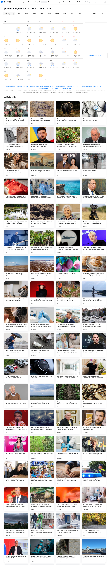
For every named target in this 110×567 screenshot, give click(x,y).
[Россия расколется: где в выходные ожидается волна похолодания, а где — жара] (94, 216)
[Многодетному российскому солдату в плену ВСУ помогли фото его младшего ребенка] (16, 113)
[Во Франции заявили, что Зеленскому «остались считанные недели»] (42, 139)
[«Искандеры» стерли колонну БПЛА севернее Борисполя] (42, 396)
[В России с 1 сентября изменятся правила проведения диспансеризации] (68, 525)
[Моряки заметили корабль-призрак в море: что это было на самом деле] (16, 268)
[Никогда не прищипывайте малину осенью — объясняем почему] (68, 139)
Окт (87, 13)
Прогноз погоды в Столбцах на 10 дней (92, 86)
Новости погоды (43, 88)
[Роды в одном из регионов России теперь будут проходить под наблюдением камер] (42, 191)
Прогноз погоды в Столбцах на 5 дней (41, 86)
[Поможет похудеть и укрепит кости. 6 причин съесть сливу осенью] (68, 268)
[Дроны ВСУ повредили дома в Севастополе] (42, 345)
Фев (26, 13)
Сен (79, 13)
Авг (72, 13)
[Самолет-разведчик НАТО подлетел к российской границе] (68, 242)
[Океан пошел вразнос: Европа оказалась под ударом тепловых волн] (68, 191)
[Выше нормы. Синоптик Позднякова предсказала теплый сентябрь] (42, 473)
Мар (34, 13)
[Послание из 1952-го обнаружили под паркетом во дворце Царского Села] (42, 113)
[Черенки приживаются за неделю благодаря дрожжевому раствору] (42, 242)
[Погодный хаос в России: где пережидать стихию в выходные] (42, 422)
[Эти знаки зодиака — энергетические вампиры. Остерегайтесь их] (16, 165)
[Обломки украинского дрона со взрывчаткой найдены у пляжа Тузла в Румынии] (94, 293)
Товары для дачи (66, 88)
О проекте (48, 566)
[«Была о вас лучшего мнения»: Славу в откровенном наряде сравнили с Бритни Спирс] (16, 448)
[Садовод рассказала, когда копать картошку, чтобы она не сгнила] (68, 396)
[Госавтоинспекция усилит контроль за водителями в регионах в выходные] (94, 473)
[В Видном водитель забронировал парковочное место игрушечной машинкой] (16, 371)
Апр (41, 13)
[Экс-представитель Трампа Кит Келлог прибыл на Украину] (68, 422)
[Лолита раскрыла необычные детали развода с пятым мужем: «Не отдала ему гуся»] (42, 293)
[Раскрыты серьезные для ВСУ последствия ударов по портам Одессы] (68, 551)
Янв (19, 13)
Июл (64, 13)
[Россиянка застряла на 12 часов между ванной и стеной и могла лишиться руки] (68, 448)
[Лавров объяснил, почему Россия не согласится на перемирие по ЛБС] (94, 191)
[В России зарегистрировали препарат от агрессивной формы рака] (42, 319)
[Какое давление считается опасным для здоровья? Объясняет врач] (94, 113)
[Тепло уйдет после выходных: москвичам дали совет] (16, 345)
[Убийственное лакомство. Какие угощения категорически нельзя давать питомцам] (16, 319)
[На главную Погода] (7, 2)
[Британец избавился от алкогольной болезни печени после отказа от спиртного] (68, 473)
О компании (7, 566)
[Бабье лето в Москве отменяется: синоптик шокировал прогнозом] (94, 165)
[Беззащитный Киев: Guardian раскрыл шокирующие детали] (16, 525)
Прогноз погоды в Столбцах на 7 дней (67, 86)
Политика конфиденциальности (60, 566)
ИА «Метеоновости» (104, 566)
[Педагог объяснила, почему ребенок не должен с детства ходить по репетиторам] (68, 345)
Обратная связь (87, 566)
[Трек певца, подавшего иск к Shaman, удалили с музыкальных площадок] (94, 242)
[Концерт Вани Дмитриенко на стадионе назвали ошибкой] (94, 448)
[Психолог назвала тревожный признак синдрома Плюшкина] (94, 396)
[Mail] (2, 2)
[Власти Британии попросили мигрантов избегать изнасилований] (42, 165)
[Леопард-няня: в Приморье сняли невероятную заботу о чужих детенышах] (42, 448)
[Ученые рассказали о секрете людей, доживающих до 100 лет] (16, 396)
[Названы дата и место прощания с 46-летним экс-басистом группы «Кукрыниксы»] (16, 242)
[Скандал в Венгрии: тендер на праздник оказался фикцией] (68, 319)
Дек (102, 13)
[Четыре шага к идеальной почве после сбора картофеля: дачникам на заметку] (42, 216)
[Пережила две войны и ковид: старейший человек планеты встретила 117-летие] (68, 216)
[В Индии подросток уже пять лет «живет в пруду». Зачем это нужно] (16, 216)
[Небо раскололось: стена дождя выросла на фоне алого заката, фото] (68, 499)
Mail (2, 566)
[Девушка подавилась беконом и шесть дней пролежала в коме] (68, 371)
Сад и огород (55, 88)
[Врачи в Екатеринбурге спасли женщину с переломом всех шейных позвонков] (42, 551)
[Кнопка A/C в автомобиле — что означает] (42, 371)
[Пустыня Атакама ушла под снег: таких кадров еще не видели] (42, 268)
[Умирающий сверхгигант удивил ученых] (94, 551)
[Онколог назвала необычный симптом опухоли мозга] (16, 293)
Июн (57, 13)
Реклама (14, 566)
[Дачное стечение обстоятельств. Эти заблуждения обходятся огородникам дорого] (68, 293)
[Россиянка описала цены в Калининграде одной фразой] (94, 319)
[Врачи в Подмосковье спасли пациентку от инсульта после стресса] (94, 499)
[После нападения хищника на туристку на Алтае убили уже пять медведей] (68, 113)
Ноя (94, 13)
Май (49, 13)
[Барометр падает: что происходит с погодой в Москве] (42, 525)
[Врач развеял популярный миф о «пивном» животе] (94, 422)
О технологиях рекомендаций (75, 566)
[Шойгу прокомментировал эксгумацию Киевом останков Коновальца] (94, 139)
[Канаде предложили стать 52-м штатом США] (16, 551)
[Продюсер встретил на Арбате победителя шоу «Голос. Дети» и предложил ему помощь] (16, 422)
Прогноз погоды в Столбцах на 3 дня (17, 86)
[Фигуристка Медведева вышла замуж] (68, 165)
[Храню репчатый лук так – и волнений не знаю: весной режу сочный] (42, 499)
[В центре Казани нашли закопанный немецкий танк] (16, 139)
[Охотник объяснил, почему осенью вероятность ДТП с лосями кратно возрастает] (94, 525)
